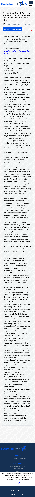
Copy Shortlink (16, 29)
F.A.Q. (17, 471)
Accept (17, 483)
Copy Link (6, 29)
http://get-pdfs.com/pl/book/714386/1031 (17, 52)
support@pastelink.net (17, 458)
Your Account (17, 469)
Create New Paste (17, 466)
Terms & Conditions (17, 494)
